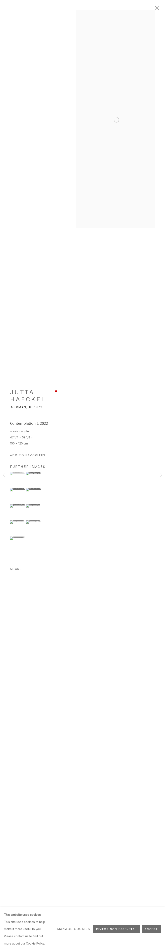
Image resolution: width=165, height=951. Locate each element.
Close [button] (156, 9)
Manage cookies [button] (73, 929)
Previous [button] (4, 475)
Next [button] (161, 475)
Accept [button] (151, 929)
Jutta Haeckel (28, 396)
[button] (28, 456)
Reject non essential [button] (116, 929)
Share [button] (16, 569)
